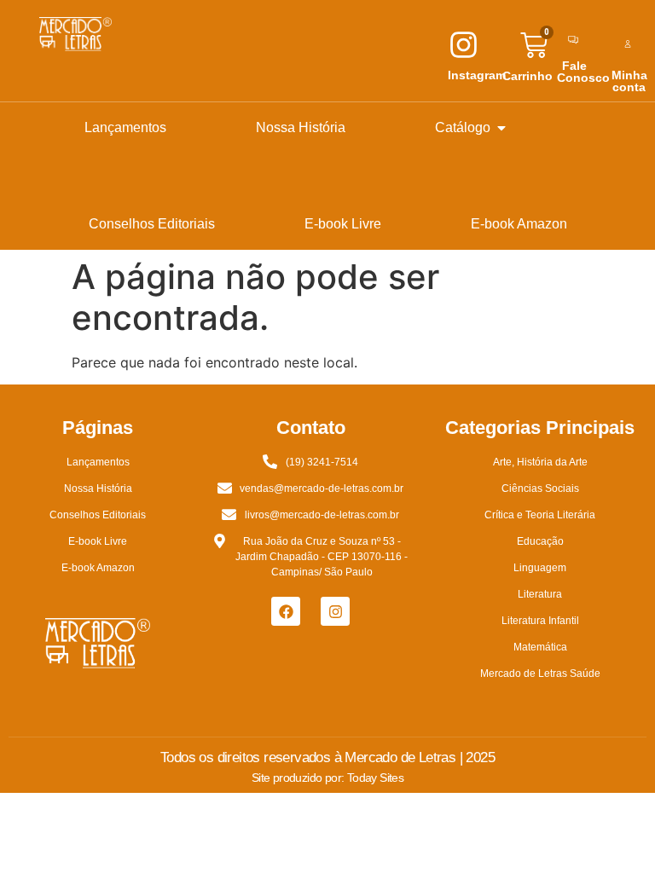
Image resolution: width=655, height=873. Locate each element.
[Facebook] (285, 611)
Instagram (477, 75)
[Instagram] (335, 611)
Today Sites (375, 777)
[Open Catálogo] (501, 128)
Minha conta (629, 81)
